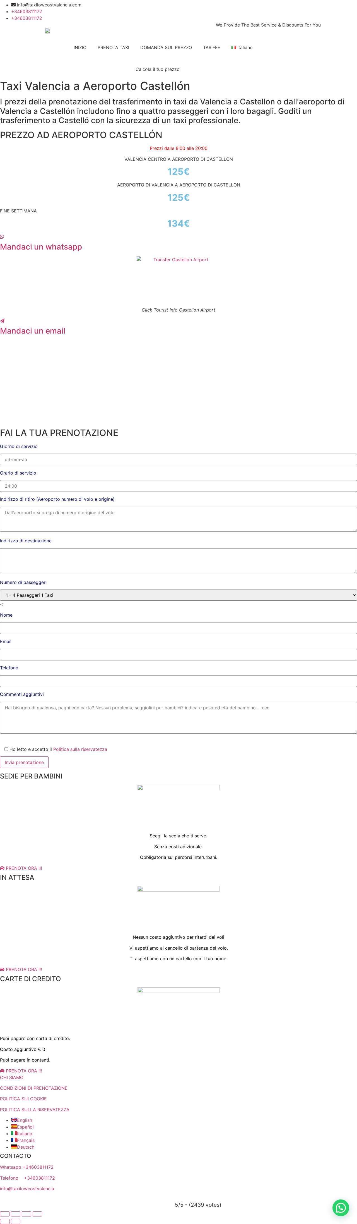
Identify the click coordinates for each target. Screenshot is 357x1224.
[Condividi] (26, 1213)
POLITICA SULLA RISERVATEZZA (34, 1109)
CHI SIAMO (11, 1077)
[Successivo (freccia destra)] (15, 1221)
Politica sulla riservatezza (80, 749)
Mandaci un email (32, 331)
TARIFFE (211, 47)
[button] (340, 1207)
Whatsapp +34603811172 (27, 1167)
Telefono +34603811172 (27, 1178)
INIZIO (80, 47)
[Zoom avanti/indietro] (4, 1213)
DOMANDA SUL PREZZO (166, 47)
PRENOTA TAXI (113, 47)
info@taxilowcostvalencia (27, 1188)
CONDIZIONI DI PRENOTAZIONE (33, 1088)
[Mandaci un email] (2, 321)
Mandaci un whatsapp (41, 246)
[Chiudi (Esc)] (37, 1213)
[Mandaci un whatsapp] (2, 236)
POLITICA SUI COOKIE (23, 1098)
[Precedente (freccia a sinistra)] (4, 1221)
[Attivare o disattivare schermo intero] (15, 1213)
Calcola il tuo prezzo (158, 69)
